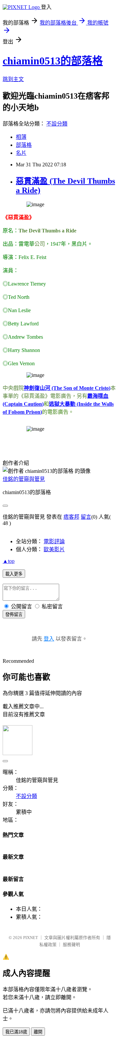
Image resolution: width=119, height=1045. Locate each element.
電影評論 (54, 541)
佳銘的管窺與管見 (24, 479)
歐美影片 (54, 549)
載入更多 (13, 573)
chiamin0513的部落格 (53, 61)
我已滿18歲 (16, 1031)
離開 (38, 1031)
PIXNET (30, 937)
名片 (21, 153)
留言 (86, 517)
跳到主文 (13, 79)
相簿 (21, 137)
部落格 (24, 145)
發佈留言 (13, 614)
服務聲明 (71, 944)
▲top (9, 561)
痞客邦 (71, 517)
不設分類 (56, 124)
